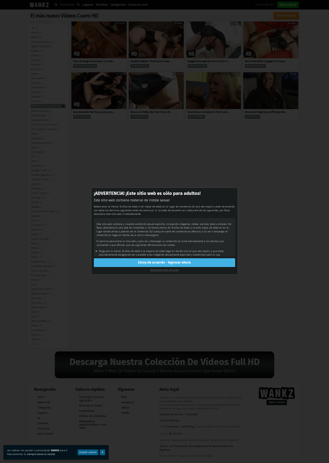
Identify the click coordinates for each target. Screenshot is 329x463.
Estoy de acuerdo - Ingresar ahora (164, 262)
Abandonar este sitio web (164, 270)
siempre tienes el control (41, 454)
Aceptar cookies (88, 452)
